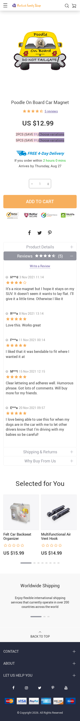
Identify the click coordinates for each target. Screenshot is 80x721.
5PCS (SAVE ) (27, 140)
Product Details (40, 247)
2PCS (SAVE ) (27, 134)
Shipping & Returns (40, 451)
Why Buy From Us (40, 461)
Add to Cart (40, 201)
